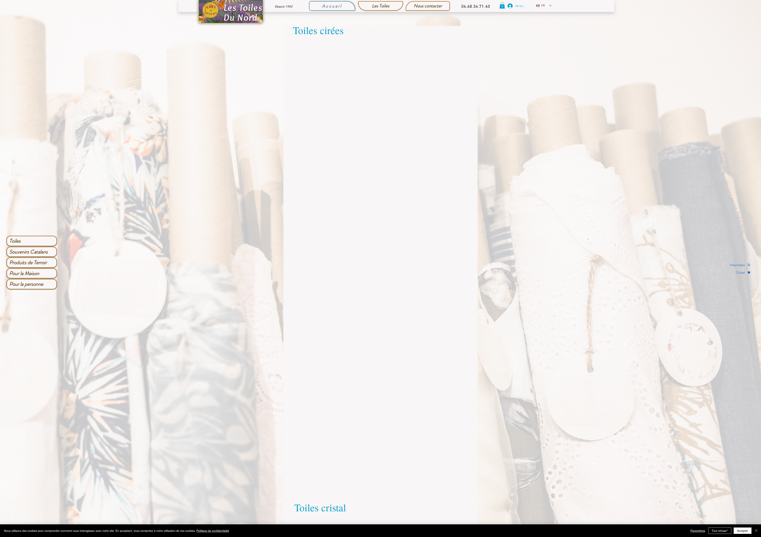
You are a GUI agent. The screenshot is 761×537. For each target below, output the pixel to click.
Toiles (15, 241)
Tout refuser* (720, 531)
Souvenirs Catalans (28, 251)
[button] (502, 5)
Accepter (742, 531)
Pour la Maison (24, 273)
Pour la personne (26, 284)
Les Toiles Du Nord (243, 12)
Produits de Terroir (28, 262)
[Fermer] (756, 531)
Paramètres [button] (697, 531)
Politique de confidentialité (212, 531)
